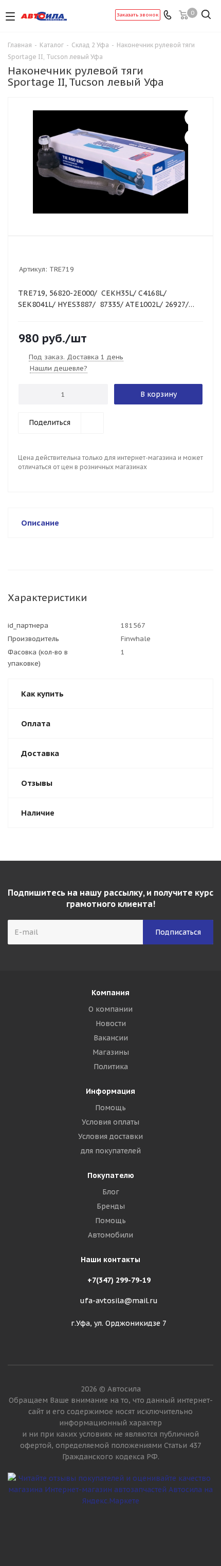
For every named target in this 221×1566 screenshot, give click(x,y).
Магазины (111, 1052)
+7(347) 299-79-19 (119, 1280)
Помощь (110, 1107)
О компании (110, 1009)
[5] (63, 256)
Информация (110, 1091)
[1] (24, 256)
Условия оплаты (110, 1122)
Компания (110, 992)
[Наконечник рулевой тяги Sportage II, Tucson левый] (110, 162)
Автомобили (110, 1235)
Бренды (111, 1206)
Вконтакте (110, 1529)
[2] (34, 256)
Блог (110, 1191)
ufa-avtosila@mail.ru (119, 1300)
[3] (43, 256)
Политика (111, 1066)
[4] (53, 256)
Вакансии (111, 1037)
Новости (111, 1023)
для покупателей (111, 1150)
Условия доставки (110, 1136)
